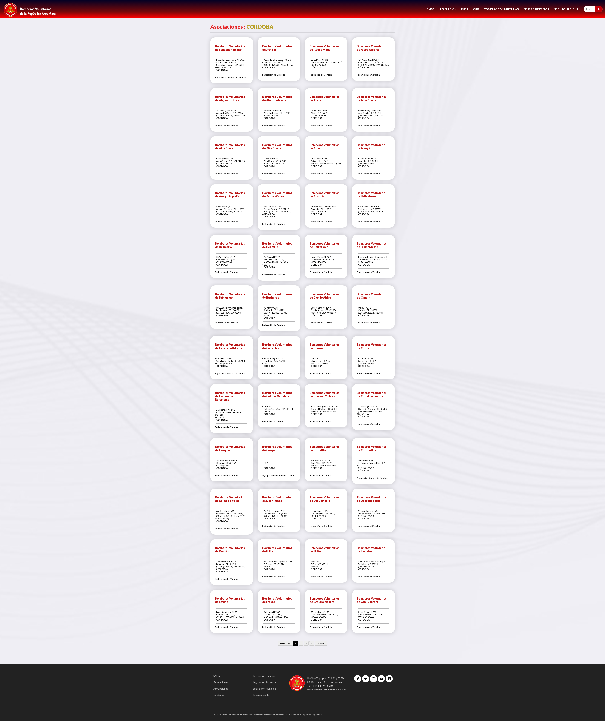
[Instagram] (373, 678)
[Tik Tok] (389, 678)
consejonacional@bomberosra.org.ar (326, 689)
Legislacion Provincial (264, 682)
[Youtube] (381, 678)
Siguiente (320, 643)
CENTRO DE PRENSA (536, 9)
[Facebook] (357, 678)
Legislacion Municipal (264, 688)
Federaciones (220, 682)
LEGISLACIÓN (447, 9)
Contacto (218, 694)
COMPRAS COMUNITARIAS (501, 9)
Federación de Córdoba (273, 74)
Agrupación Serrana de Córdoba (230, 77)
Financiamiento (261, 694)
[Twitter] (365, 678)
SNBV (430, 9)
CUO (476, 9)
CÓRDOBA (222, 70)
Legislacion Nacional (264, 675)
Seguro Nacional (567, 9)
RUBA (464, 9)
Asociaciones (220, 688)
